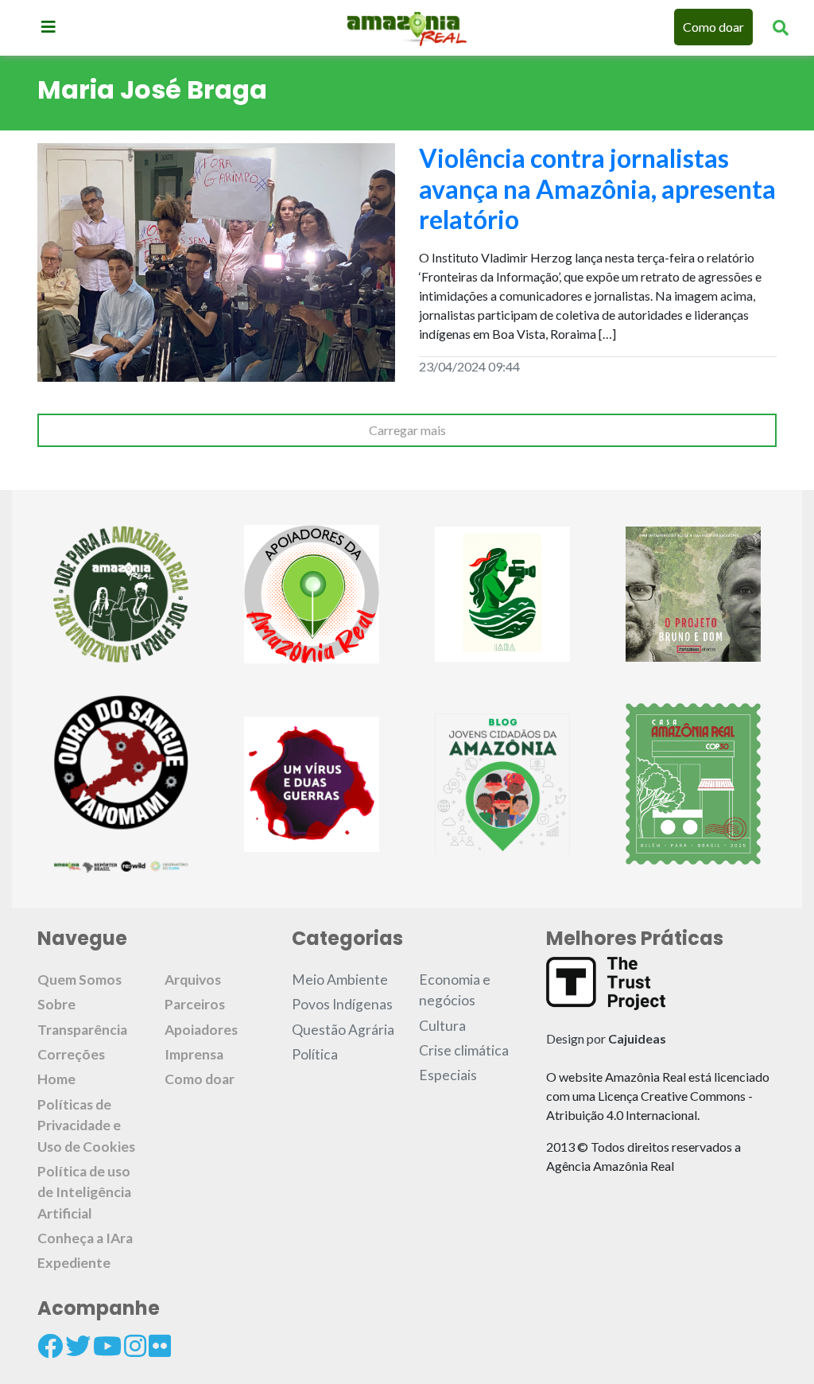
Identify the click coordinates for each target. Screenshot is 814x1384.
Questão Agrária (343, 1029)
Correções (71, 1054)
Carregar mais (407, 429)
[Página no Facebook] (50, 1346)
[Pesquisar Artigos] (781, 27)
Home (56, 1079)
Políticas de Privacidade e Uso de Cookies (86, 1125)
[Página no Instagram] (135, 1346)
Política (315, 1054)
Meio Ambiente (340, 979)
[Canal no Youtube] (107, 1346)
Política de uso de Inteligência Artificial (84, 1192)
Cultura (442, 1025)
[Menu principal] (48, 26)
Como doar (713, 26)
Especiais (448, 1075)
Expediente (73, 1262)
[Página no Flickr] (160, 1346)
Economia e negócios (454, 990)
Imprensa (194, 1054)
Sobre (56, 1004)
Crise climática (464, 1050)
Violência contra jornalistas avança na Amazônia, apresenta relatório (597, 188)
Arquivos (193, 979)
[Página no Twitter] (78, 1346)
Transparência (82, 1029)
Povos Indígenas (342, 1004)
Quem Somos (79, 979)
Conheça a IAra (85, 1238)
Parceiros (195, 1004)
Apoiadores (201, 1029)
